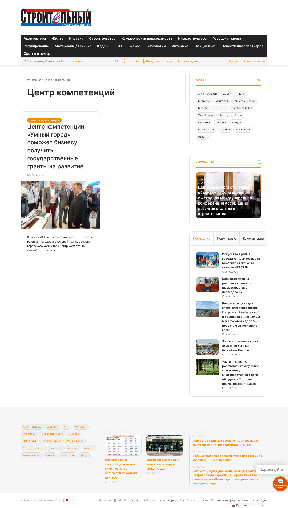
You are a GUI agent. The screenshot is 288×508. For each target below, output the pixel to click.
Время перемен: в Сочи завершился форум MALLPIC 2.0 (163, 464)
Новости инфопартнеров (242, 46)
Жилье (57, 38)
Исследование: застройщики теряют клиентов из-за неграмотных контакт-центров (122, 468)
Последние (201, 238)
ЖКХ (118, 46)
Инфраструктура (192, 38)
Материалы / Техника (73, 46)
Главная (35, 80)
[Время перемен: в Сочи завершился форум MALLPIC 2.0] (164, 445)
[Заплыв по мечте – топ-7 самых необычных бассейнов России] (207, 347)
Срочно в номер (37, 53)
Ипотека (76, 38)
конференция (206, 129)
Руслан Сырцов (242, 108)
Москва (203, 108)
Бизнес (134, 46)
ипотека (221, 122)
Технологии (156, 46)
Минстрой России (245, 100)
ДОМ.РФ (228, 93)
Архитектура (35, 38)
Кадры (102, 46)
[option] (228, 195)
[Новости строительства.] (56, 17)
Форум (233, 61)
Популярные (226, 238)
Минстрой (221, 100)
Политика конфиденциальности (232, 500)
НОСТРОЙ (220, 108)
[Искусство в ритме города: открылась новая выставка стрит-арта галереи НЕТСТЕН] (207, 260)
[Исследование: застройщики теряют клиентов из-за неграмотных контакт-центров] (123, 445)
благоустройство (231, 115)
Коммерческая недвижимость (146, 38)
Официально (205, 46)
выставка (204, 122)
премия (225, 129)
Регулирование (36, 46)
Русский (241, 505)
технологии (243, 129)
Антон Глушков (207, 93)
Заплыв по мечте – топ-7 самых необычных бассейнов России (240, 345)
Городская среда (227, 38)
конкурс (237, 122)
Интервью (180, 46)
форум (202, 136)
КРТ (241, 93)
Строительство (102, 38)
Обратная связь (154, 500)
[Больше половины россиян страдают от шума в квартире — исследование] (207, 284)
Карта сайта (176, 500)
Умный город (206, 115)
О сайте (136, 500)
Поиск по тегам (254, 61)
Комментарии (253, 238)
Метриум (204, 100)
